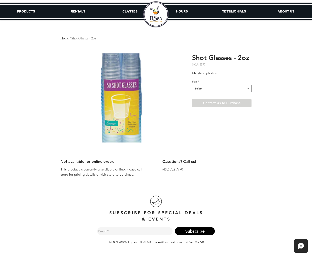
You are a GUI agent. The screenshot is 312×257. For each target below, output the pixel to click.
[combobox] (222, 88)
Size (195, 81)
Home (64, 38)
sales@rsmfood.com (168, 242)
